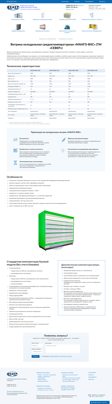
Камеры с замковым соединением (47, 374)
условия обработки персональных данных (60, 356)
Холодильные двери (67, 372)
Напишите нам (70, 9)
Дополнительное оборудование (91, 31)
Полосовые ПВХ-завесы (68, 381)
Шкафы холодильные (18, 31)
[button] (8, 230)
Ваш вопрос (48, 343)
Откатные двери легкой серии (70, 379)
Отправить (35, 356)
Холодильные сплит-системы (45, 390)
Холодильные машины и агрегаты (92, 19)
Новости (77, 1)
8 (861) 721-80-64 (71, 7)
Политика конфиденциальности (15, 391)
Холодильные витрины (42, 31)
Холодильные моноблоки (44, 388)
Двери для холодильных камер (42, 19)
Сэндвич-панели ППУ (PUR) (67, 19)
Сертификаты (89, 1)
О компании (65, 1)
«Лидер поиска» (99, 396)
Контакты (102, 1)
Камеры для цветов (43, 381)
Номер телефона (36, 349)
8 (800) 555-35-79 (71, 5)
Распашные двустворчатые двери (71, 378)
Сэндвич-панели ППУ (67, 389)
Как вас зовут (35, 343)
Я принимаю (57, 356)
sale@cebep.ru (81, 5)
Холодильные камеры (17, 19)
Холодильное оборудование (47, 38)
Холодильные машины (43, 386)
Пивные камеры (42, 379)
